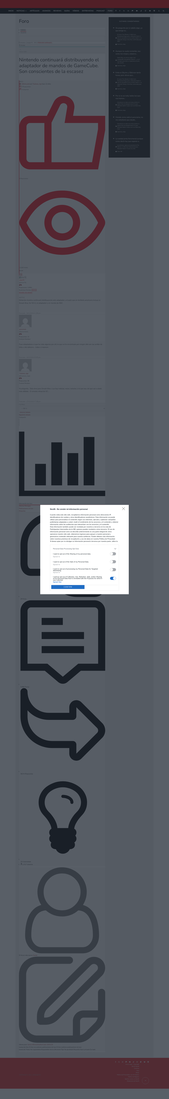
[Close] (124, 509)
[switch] (113, 553)
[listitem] (84, 549)
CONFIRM (68, 587)
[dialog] (84, 549)
